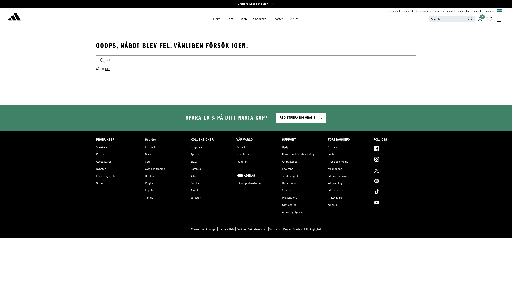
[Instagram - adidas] (394, 160)
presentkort (448, 11)
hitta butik (395, 11)
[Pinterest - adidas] (394, 181)
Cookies (241, 229)
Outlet (294, 19)
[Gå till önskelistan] (489, 19)
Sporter (278, 19)
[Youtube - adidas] (394, 203)
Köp (107, 69)
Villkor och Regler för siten (285, 229)
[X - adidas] (394, 170)
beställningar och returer (425, 11)
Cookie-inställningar (204, 229)
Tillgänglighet (312, 229)
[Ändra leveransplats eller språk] (500, 11)
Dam (229, 19)
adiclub (478, 11)
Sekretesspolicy (258, 229)
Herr (216, 19)
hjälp (406, 11)
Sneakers (259, 19)
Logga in (489, 11)
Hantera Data (226, 229)
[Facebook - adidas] (394, 149)
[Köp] (14, 17)
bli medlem (464, 11)
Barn (243, 19)
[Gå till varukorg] (499, 19)
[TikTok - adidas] (394, 192)
